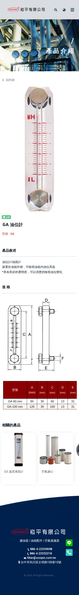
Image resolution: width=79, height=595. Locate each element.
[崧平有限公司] (27, 9)
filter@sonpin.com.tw (41, 558)
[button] (55, 9)
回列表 (10, 80)
